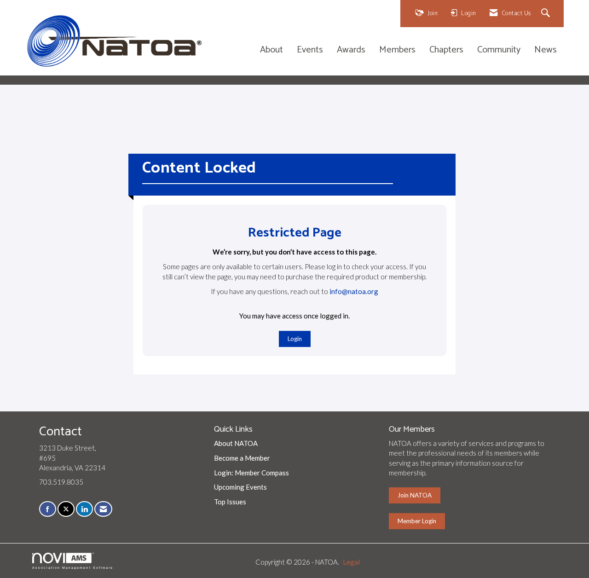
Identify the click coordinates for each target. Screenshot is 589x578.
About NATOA (236, 443)
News (545, 50)
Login (295, 338)
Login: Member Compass (251, 472)
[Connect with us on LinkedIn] (84, 509)
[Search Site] (547, 13)
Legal (351, 562)
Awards (351, 50)
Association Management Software (72, 567)
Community (498, 50)
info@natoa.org (353, 291)
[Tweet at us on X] (66, 509)
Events (310, 50)
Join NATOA (415, 495)
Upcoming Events (240, 487)
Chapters (446, 50)
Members (397, 50)
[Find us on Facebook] (47, 509)
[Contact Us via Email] (103, 509)
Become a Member (242, 458)
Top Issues (230, 501)
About (271, 50)
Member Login (417, 521)
